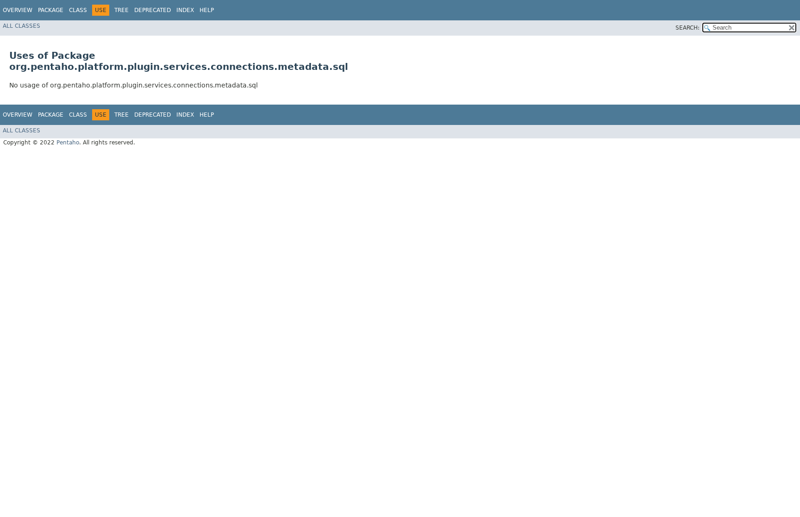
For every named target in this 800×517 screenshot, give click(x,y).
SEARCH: (687, 28)
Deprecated (152, 10)
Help (207, 10)
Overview (17, 10)
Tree (121, 10)
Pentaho (67, 142)
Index (185, 10)
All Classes (21, 26)
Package (50, 10)
